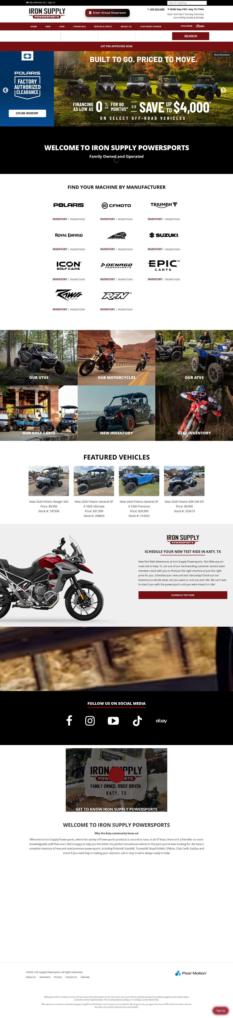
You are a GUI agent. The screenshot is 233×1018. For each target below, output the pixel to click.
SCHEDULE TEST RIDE (182, 595)
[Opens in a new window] (69, 721)
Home (33, 26)
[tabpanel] (116, 88)
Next (229, 92)
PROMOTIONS (77, 219)
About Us (126, 26)
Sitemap (85, 977)
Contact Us (71, 977)
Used (62, 26)
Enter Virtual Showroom (109, 13)
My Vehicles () (37, 2)
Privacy (58, 977)
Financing (79, 26)
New (48, 26)
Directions (45, 977)
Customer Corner (150, 26)
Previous (12, 92)
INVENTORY (60, 219)
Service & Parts (103, 26)
